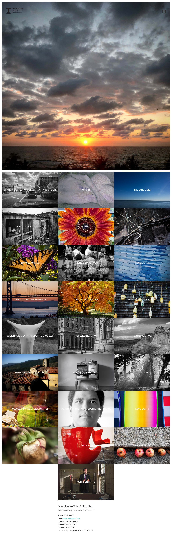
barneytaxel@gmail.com (71, 518)
